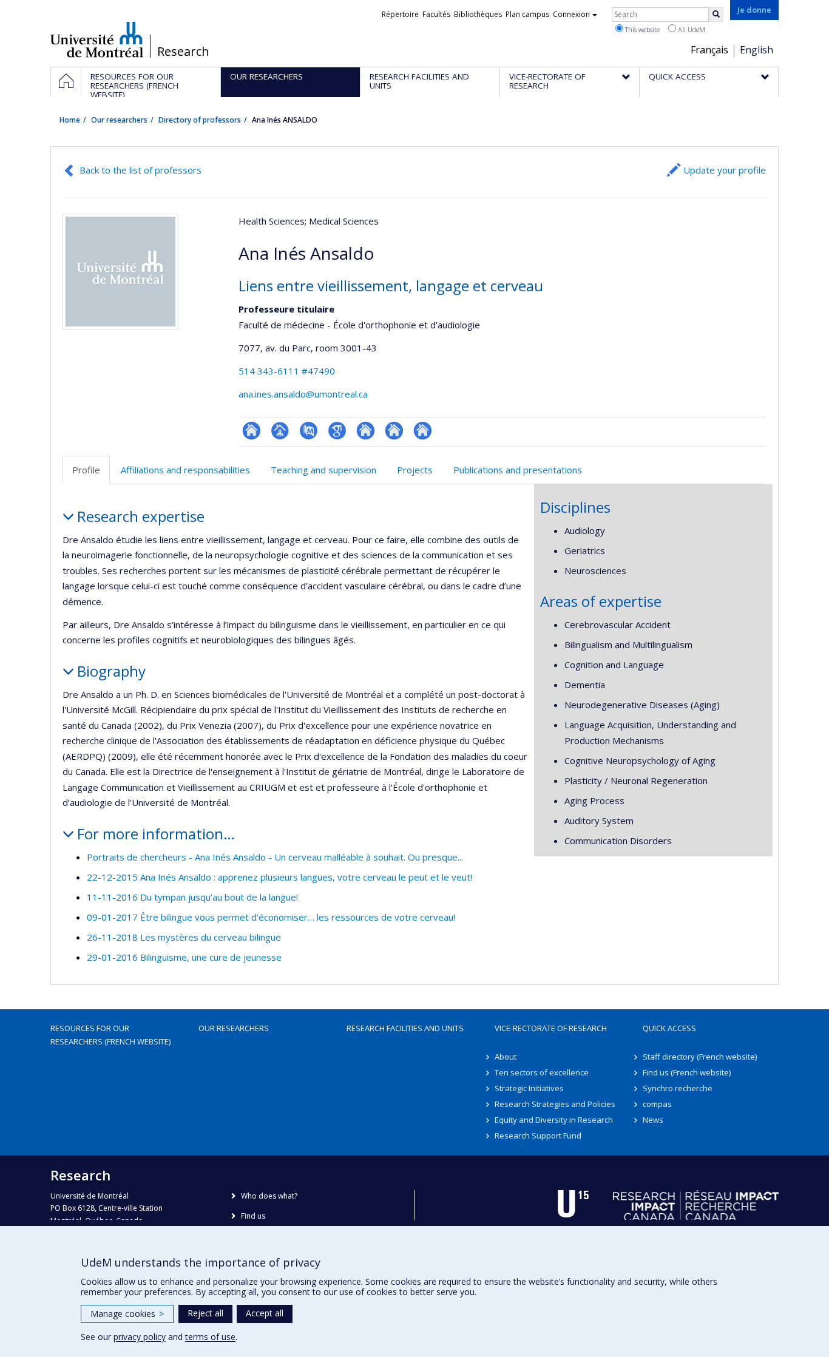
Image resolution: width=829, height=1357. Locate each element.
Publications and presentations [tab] (517, 470)
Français (709, 49)
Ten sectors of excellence (542, 1072)
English (756, 49)
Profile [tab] (86, 470)
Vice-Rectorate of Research (551, 1028)
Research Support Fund (538, 1135)
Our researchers (119, 120)
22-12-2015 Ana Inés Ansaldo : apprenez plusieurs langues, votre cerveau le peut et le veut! (279, 877)
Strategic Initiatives (529, 1088)
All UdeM (690, 29)
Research (183, 52)
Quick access (669, 1028)
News (653, 1119)
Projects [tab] (415, 470)
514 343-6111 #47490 (287, 371)
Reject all (205, 1313)
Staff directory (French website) (700, 1056)
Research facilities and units (405, 1028)
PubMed (308, 430)
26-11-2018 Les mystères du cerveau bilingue (184, 937)
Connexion (571, 14)
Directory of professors (199, 120)
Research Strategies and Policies (555, 1103)
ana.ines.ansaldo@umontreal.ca (303, 394)
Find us (253, 1216)
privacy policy (139, 1336)
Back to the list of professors (140, 170)
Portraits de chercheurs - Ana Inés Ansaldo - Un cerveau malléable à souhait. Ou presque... (275, 857)
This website (641, 29)
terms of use (210, 1336)
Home (69, 120)
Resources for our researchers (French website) (110, 1035)
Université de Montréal (96, 39)
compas (657, 1103)
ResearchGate (251, 430)
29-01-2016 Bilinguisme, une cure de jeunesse (184, 957)
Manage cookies (127, 1313)
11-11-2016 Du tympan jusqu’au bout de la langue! (192, 897)
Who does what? (269, 1196)
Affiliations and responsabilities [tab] (185, 470)
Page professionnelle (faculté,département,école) (280, 430)
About (505, 1056)
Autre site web (365, 430)
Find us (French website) (687, 1072)
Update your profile (724, 170)
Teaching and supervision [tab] (323, 470)
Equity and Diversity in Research (554, 1119)
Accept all (264, 1313)
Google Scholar (337, 430)
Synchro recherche (677, 1088)
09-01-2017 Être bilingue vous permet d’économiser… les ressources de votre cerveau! (271, 917)
